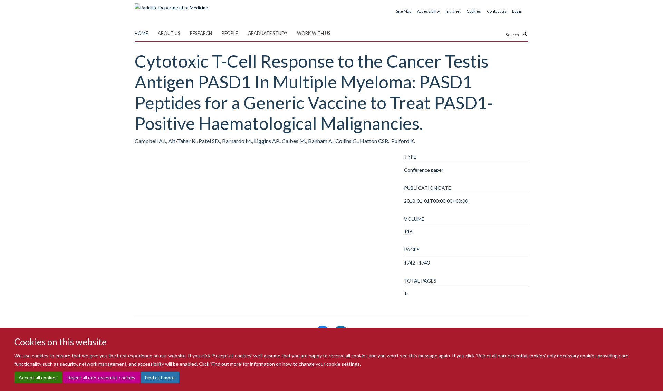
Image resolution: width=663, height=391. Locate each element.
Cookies (474, 11)
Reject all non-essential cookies (101, 377)
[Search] (524, 34)
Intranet (453, 11)
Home (141, 33)
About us (169, 33)
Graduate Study (267, 33)
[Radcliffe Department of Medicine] (171, 5)
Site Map (403, 11)
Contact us (496, 11)
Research (201, 33)
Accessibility (428, 11)
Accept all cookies (38, 377)
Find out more (160, 377)
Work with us (313, 33)
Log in (517, 11)
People (230, 33)
